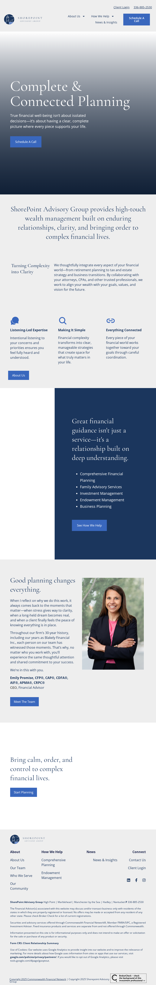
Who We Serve (21, 875)
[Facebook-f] (136, 880)
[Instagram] (144, 880)
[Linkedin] (128, 880)
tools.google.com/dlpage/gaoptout (29, 960)
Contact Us (137, 860)
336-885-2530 (143, 7)
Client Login (122, 7)
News (91, 852)
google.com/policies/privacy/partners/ (33, 957)
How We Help (100, 16)
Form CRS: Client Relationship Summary (34, 943)
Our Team (17, 868)
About (15, 852)
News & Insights (106, 22)
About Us (74, 16)
